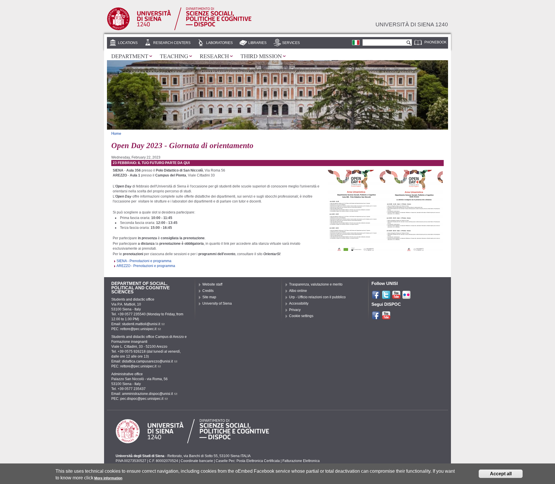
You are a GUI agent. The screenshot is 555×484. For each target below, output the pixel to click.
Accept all (501, 473)
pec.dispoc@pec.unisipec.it (141, 399)
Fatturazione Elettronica (301, 461)
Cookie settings (301, 316)
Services (291, 43)
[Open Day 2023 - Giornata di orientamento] (356, 42)
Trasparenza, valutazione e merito (316, 284)
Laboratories (219, 43)
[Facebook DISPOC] (376, 317)
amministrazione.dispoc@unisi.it (147, 394)
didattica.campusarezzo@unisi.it (147, 361)
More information (108, 478)
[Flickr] (406, 297)
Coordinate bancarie (197, 461)
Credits (208, 291)
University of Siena (217, 303)
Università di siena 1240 (411, 24)
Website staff (212, 284)
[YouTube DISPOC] (386, 317)
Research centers (171, 43)
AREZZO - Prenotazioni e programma (145, 266)
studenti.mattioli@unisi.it (141, 324)
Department (129, 56)
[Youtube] (396, 297)
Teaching (174, 56)
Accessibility (298, 303)
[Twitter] (386, 297)
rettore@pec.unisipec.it (138, 329)
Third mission (261, 56)
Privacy (295, 310)
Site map (209, 297)
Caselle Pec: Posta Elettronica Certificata (248, 461)
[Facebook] (376, 297)
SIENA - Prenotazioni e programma (143, 261)
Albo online (298, 291)
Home (116, 133)
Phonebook (435, 42)
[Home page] (179, 29)
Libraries (257, 43)
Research (214, 56)
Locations (128, 43)
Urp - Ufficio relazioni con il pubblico (317, 297)
